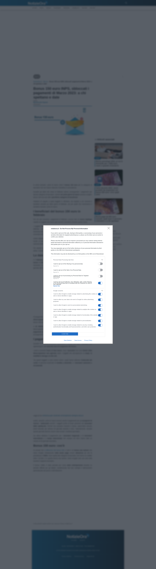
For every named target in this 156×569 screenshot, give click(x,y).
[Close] (109, 228)
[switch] (100, 264)
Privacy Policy (88, 340)
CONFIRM (65, 334)
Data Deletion (68, 340)
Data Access (78, 340)
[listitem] (78, 260)
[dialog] (78, 284)
